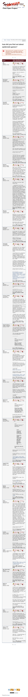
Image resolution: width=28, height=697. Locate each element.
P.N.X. (4, 500)
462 (16, 482)
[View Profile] (19, 64)
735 (16, 377)
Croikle (4, 532)
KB (3, 62)
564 (16, 161)
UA (3, 283)
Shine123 (5, 102)
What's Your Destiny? (17, 369)
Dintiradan (5, 227)
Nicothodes (5, 79)
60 (15, 579)
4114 (16, 347)
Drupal (8, 695)
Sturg (4, 380)
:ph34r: (14, 495)
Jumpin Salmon (6, 324)
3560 (16, 565)
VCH (4, 610)
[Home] (14, 4)
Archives (19, 7)
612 (16, 291)
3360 (16, 396)
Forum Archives (16, 273)
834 (16, 99)
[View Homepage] (23, 64)
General (8, 39)
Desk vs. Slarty (23, 562)
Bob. (4, 350)
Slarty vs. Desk (16, 562)
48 (15, 133)
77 (15, 75)
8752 (16, 280)
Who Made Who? (6, 569)
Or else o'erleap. (6, 295)
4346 (16, 224)
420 (16, 640)
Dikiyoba (5, 210)
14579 (16, 320)
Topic (21, 274)
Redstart (4, 164)
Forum (23, 274)
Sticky (4, 136)
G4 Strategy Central (18, 564)
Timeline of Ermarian (17, 563)
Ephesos (5, 419)
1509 (16, 240)
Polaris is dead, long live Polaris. (19, 276)
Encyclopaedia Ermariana (18, 272)
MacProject (5, 399)
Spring (4, 485)
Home (5, 39)
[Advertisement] (14, 23)
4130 (16, 460)
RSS (18, 274)
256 (16, 546)
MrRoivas (5, 583)
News (23, 7)
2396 (16, 496)
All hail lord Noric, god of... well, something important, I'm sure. (19, 375)
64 (15, 416)
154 (16, 606)
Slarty (4, 549)
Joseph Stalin (6, 463)
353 (16, 175)
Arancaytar (5, 243)
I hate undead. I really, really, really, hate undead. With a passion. (19, 457)
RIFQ (17, 481)
